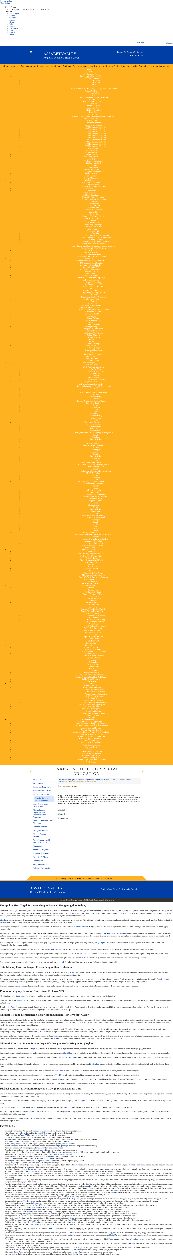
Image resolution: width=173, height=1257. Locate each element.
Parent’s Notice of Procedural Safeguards (96, 237)
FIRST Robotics (93, 617)
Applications (91, 191)
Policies (93, 95)
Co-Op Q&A (96, 369)
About (96, 488)
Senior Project (93, 378)
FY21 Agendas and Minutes (95, 129)
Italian (11, 24)
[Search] (169, 43)
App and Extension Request (91, 730)
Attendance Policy (93, 106)
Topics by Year (93, 303)
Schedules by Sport (93, 592)
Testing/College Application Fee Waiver (91, 760)
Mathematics (91, 316)
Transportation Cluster (91, 533)
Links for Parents (91, 567)
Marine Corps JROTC (91, 314)
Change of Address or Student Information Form (91, 732)
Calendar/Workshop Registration (93, 199)
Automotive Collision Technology (96, 539)
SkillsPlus (96, 373)
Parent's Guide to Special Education (96, 235)
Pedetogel (42, 1150)
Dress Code (93, 112)
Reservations (93, 662)
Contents (96, 399)
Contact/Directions (91, 178)
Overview (93, 104)
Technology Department (93, 161)
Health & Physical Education (91, 307)
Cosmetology (94, 414)
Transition (96, 233)
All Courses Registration (96, 692)
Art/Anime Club (93, 605)
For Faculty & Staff (93, 163)
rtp (24, 1020)
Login (142, 43)
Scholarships (93, 212)
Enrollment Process (93, 711)
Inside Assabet (93, 184)
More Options (5, 3)
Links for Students (91, 569)
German (12, 22)
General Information (93, 282)
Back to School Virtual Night (91, 556)
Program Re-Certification (93, 329)
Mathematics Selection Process (93, 575)
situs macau (32, 1169)
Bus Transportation (91, 157)
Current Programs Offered (93, 690)
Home (88, 70)
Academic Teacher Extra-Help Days (91, 278)
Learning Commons (91, 273)
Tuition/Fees (93, 717)
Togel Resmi (18, 1252)
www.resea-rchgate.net (46, 1131)
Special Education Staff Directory (93, 248)
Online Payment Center (91, 745)
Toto (154, 1094)
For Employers (93, 698)
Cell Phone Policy (93, 108)
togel (58, 1083)
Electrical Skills (96, 428)
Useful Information (96, 431)
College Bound (93, 203)
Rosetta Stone (93, 361)
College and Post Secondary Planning (96, 496)
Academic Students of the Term (91, 265)
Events (93, 660)
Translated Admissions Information (94, 186)
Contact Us (93, 214)
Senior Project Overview (96, 380)
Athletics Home (93, 590)
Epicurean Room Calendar (93, 656)
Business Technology (93, 403)
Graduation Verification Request (93, 216)
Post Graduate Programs (91, 709)
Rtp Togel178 (39, 1133)
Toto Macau (70, 972)
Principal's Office (91, 91)
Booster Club (94, 596)
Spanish (12, 16)
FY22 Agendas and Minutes (95, 127)
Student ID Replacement (91, 755)
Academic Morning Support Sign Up (91, 722)
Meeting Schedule (93, 121)
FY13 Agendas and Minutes (95, 146)
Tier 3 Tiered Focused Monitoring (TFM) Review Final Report (93, 89)
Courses (94, 301)
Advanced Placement (91, 280)
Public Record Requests (91, 679)
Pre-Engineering (91, 327)
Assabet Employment (91, 169)
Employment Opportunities (93, 172)
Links (96, 390)
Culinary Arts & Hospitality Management (93, 465)
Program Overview (93, 331)
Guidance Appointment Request (91, 738)
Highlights (96, 407)
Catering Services (93, 664)
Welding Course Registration (96, 694)
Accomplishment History (96, 620)
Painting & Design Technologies (93, 445)
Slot (14, 1158)
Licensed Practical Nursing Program (91, 705)
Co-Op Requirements (96, 371)
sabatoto (67, 1107)
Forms (93, 220)
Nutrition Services (91, 155)
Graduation (91, 552)
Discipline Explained (93, 110)
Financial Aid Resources (93, 210)
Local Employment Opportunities (91, 675)
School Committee (91, 118)
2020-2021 (96, 82)
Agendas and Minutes (93, 125)
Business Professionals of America (93, 609)
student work (96, 418)
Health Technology (93, 473)
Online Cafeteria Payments (91, 743)
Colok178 (30, 1163)
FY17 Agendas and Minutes (95, 138)
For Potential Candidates (93, 700)
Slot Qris (32, 1049)
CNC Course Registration (95, 696)
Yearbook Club (93, 641)
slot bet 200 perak (67, 1053)
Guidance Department (91, 195)
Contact (96, 375)
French (12, 20)
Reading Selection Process (93, 573)
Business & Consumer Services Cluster (91, 401)
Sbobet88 (112, 1235)
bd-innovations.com (80, 927)
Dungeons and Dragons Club (93, 613)
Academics (89, 259)
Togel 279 (24, 1135)
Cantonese (13, 18)
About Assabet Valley (91, 74)
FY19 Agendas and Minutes (95, 133)
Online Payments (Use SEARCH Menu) (91, 677)
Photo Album (96, 528)
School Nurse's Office (91, 218)
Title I (91, 571)
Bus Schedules (91, 558)
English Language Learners (91, 305)
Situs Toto (161, 979)
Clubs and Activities (91, 603)
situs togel (28, 1154)
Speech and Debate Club (93, 637)
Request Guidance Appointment (93, 197)
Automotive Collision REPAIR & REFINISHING (93, 535)
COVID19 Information (93, 227)
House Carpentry (93, 443)
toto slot (83, 958)
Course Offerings (93, 318)
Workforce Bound (93, 206)
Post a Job (91, 749)
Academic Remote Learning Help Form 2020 (91, 724)
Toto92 (96, 1180)
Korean (12, 30)
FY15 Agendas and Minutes (95, 142)
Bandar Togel (78, 1254)
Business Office (91, 152)
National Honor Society (93, 632)
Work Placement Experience (93, 367)
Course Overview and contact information (93, 310)
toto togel (60, 962)
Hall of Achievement (91, 673)
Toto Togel (54, 949)
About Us (89, 72)
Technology (91, 159)
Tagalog (12, 26)
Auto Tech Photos (96, 543)
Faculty (120, 52)
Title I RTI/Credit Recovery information (93, 577)
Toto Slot (43, 1032)
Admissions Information (91, 182)
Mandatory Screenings (93, 225)
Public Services (91, 681)
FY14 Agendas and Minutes (95, 144)
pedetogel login (99, 943)
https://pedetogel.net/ (64, 1146)
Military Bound (93, 208)
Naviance (93, 201)
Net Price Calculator (91, 707)
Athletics (91, 588)
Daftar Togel (122, 913)
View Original (14, 14)
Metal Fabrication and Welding (93, 516)
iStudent (91, 564)
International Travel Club (93, 630)
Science (91, 341)
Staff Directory (91, 176)
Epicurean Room (91, 654)
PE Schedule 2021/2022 (93, 312)
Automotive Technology (93, 541)
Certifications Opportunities (96, 494)
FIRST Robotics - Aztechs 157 (95, 622)
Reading (91, 339)
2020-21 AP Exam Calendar (93, 286)
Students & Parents (89, 550)
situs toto (86, 954)
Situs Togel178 (30, 1111)
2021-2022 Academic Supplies (91, 263)
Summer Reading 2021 (91, 267)
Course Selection (91, 250)
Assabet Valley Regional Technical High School (76, 780)
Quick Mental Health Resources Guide (91, 257)
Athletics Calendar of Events (93, 594)
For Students (93, 165)
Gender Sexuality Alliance (93, 628)
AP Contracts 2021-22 (93, 284)
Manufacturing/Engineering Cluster (91, 482)
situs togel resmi (108, 1173)
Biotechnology (93, 505)
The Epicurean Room (96, 467)
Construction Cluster (91, 422)
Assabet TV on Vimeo (93, 649)
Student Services (89, 193)
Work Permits (94, 99)
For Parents (93, 167)
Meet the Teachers (96, 499)
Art (91, 288)
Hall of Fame (91, 643)
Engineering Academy (91, 290)
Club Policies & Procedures (96, 626)
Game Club (93, 624)
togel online (94, 1064)
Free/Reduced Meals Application (91, 734)
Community (88, 645)
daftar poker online (42, 1161)
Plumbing (93, 452)
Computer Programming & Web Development (93, 386)
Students (140, 52)
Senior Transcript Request (91, 753)
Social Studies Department (93, 354)
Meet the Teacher (93, 337)
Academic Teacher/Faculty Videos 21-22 (91, 261)
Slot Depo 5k (13, 1007)
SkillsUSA (94, 634)
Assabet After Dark (91, 685)
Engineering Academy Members (94, 293)
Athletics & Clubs (88, 586)
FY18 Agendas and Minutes (95, 135)
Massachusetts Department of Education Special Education (93, 246)
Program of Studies (91, 276)
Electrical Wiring (93, 424)
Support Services (93, 715)
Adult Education (89, 683)
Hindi (11, 35)
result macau (20, 986)
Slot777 (59, 1038)
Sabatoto (92, 1188)
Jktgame (138, 1239)
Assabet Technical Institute (91, 688)
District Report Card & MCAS (91, 560)
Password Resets (91, 747)
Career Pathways (96, 492)
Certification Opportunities (93, 333)
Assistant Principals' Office (91, 102)
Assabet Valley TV (91, 647)
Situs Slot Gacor (18, 996)
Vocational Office (91, 365)
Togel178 (33, 1118)
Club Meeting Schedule (96, 615)
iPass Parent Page (91, 562)
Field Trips (94, 295)
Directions (93, 671)
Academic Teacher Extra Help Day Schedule (91, 726)
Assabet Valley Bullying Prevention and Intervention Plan (93, 116)
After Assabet (96, 511)
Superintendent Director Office (91, 76)
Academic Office (91, 271)
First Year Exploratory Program (91, 545)
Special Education (91, 229)
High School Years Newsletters (93, 244)
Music (91, 322)
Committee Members (93, 123)
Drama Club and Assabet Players (93, 611)
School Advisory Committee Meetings (93, 97)
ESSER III (94, 87)
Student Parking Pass (91, 758)
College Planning (93, 335)
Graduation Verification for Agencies (91, 736)
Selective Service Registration (91, 751)
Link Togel (4, 920)
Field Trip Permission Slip (91, 579)
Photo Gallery (93, 666)
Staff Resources (91, 174)
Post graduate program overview (93, 713)
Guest (137, 43)
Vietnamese (13, 28)
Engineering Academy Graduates (93, 297)
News (96, 530)
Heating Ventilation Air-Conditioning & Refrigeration (93, 433)
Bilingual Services (91, 252)
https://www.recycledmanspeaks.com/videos (68, 1152)
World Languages (91, 358)
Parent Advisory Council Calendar (96, 242)
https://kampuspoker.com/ (49, 1156)
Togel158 (29, 1137)
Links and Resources (93, 598)
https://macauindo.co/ (20, 1144)
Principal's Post (93, 93)
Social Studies (91, 346)
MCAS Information (93, 320)
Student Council (94, 639)
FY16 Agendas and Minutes (95, 140)
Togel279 (16, 1218)
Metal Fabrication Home (96, 518)
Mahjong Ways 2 (23, 1000)
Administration (91, 150)
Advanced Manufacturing (93, 484)
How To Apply (91, 189)
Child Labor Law (91, 581)
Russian (12, 33)
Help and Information (89, 719)
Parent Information (94, 231)
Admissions (88, 180)
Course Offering (96, 388)
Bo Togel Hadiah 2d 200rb (113, 933)
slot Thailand (71, 1057)
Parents (129, 52)
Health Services (93, 223)
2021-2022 (96, 80)
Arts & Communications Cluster (91, 384)
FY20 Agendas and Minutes (95, 131)
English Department (91, 299)
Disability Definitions (96, 240)
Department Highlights (93, 350)
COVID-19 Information (93, 78)
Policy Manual (93, 148)
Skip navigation (6, 1)
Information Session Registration (96, 702)
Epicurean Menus (93, 658)
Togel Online (60, 1075)
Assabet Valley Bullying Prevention (91, 554)
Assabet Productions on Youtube (93, 651)
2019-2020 (96, 85)
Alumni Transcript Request (91, 254)
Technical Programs (88, 363)
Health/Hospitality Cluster (91, 462)
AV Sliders (93, 607)
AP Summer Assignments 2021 (91, 269)
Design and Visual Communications (93, 392)
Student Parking (93, 114)
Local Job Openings (91, 741)
